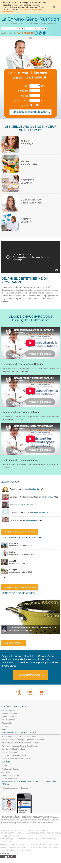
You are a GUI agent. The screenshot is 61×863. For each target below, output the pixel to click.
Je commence (28, 675)
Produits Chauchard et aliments (13, 755)
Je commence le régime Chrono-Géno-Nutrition (19, 737)
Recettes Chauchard (9, 752)
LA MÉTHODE (19, 830)
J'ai (26, 85)
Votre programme (8, 720)
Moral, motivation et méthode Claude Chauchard (20, 743)
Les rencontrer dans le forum (18, 531)
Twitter (30, 692)
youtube (41, 692)
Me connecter (39, 28)
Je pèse (24, 95)
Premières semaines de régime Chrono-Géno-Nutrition (22, 740)
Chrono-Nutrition (7, 717)
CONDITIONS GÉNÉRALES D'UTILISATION (44, 833)
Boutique (4, 726)
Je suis (24, 105)
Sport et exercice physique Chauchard (16, 758)
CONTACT (8, 836)
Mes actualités (6, 723)
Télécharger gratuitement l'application (15, 788)
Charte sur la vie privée (10, 775)
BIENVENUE (5, 830)
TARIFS (21, 833)
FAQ (17, 836)
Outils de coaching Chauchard (13, 749)
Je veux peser (21, 100)
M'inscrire (17, 28)
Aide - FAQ (5, 772)
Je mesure (22, 90)
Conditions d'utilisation (10, 769)
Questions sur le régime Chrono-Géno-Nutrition (19, 746)
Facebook (19, 692)
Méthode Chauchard (9, 714)
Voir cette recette (12, 643)
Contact (4, 766)
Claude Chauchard (8, 710)
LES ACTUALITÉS (7, 833)
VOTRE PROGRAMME (37, 830)
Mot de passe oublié (9, 778)
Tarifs (3, 729)
